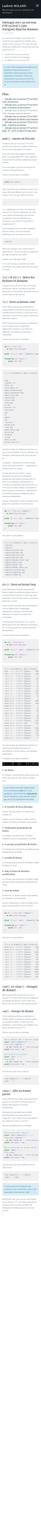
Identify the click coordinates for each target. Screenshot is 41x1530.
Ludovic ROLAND (14, 6)
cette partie (32, 793)
